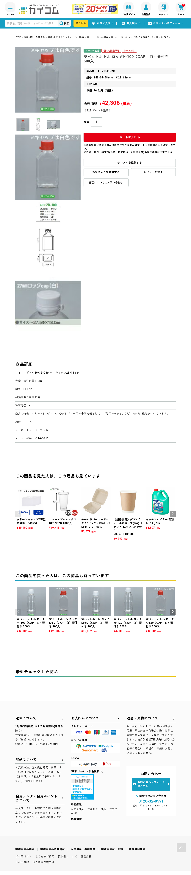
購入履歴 (132, 23)
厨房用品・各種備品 (34, 37)
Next (173, 514)
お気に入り (104, 23)
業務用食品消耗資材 (52, 849)
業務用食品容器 (25, 849)
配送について (26, 760)
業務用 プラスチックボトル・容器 (66, 37)
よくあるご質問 (44, 856)
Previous (18, 514)
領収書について (67, 856)
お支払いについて (85, 718)
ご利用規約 (22, 862)
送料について (26, 718)
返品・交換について (142, 718)
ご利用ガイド (23, 856)
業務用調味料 (137, 849)
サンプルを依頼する (129, 162)
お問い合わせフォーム (167, 23)
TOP (18, 37)
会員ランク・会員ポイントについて (36, 798)
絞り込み (81, 23)
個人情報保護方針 (43, 862)
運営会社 (86, 856)
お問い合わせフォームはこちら (151, 784)
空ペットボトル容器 (97, 37)
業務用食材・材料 (112, 849)
